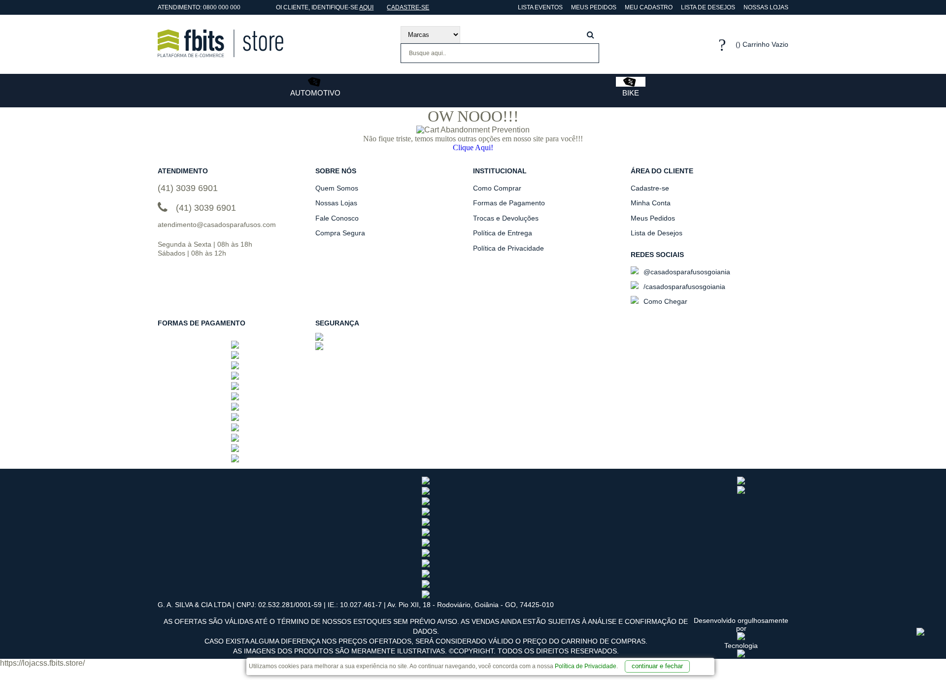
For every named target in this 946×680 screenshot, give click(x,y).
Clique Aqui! (473, 147)
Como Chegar (664, 301)
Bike (630, 93)
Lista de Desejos (708, 7)
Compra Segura (340, 233)
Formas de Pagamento (509, 203)
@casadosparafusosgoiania (686, 272)
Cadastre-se (408, 7)
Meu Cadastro (649, 7)
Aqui (366, 7)
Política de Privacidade (585, 666)
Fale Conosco (337, 218)
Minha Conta (651, 203)
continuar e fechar (657, 666)
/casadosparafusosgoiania (683, 287)
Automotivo (315, 93)
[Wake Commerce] (741, 655)
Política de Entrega (502, 233)
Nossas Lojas (765, 7)
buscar (590, 34)
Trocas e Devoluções (506, 218)
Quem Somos (336, 188)
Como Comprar (497, 188)
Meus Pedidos (593, 7)
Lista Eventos (539, 7)
